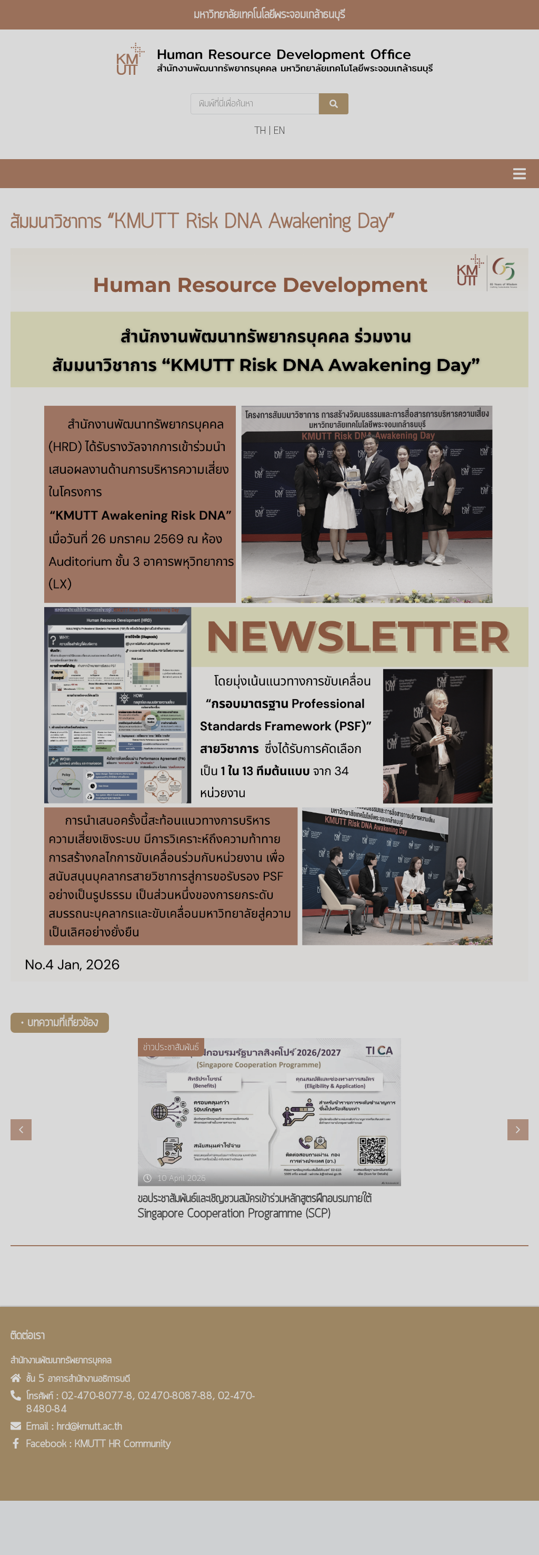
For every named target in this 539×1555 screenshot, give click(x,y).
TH (260, 131)
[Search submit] (333, 103)
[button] (519, 173)
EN (279, 131)
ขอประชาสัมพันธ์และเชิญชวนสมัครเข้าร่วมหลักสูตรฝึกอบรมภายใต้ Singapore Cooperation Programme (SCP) (255, 1206)
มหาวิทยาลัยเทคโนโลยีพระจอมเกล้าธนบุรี (269, 14)
